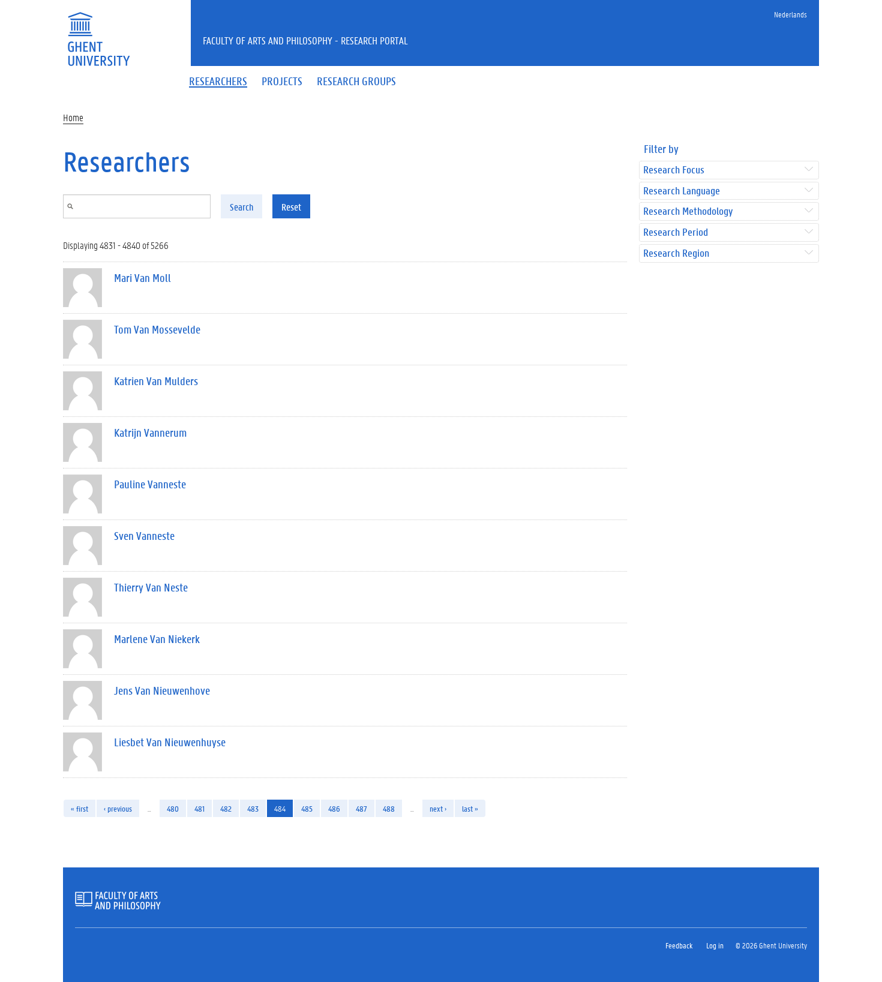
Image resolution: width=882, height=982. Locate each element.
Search (241, 206)
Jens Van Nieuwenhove (162, 690)
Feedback (678, 945)
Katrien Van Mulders (156, 381)
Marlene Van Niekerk (157, 639)
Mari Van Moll (142, 278)
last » (470, 808)
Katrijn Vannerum (150, 432)
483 (253, 808)
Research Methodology (688, 211)
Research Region (676, 253)
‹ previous (118, 808)
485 (307, 808)
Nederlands (790, 14)
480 (173, 808)
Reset (291, 206)
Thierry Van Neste (151, 587)
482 (226, 808)
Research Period (675, 232)
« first (79, 808)
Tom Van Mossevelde (157, 329)
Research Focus (673, 170)
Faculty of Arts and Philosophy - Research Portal (305, 40)
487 (361, 808)
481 (199, 808)
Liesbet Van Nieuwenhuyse (170, 742)
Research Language (681, 191)
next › (438, 808)
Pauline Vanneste (150, 484)
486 (334, 808)
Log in (715, 945)
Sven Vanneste (144, 535)
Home (73, 117)
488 (389, 808)
